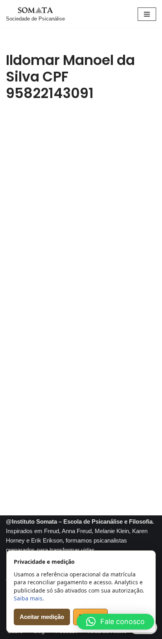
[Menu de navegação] (147, 14)
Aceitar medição (42, 616)
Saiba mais (28, 598)
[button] (115, 622)
